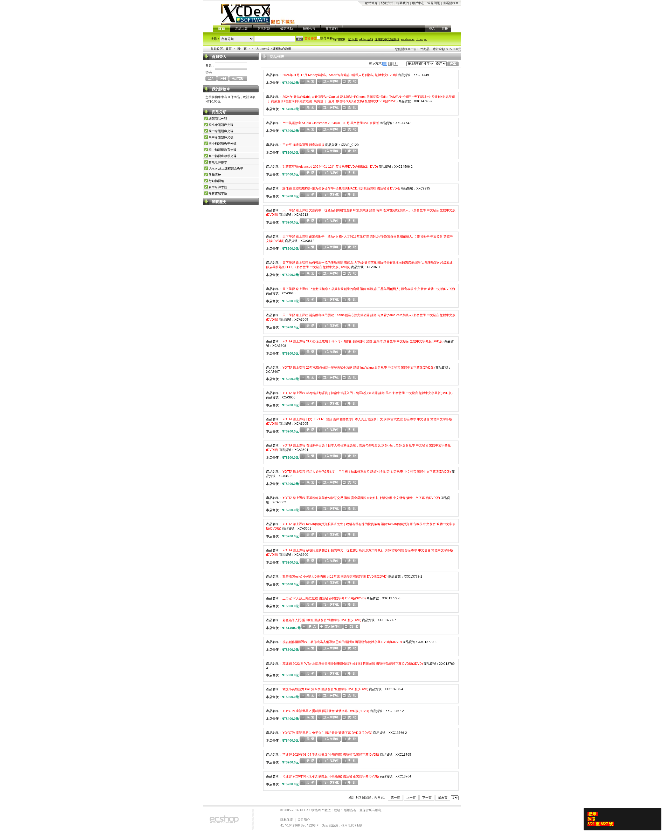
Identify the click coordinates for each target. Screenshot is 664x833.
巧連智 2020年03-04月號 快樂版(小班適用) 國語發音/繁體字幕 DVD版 (331, 754)
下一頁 (427, 798)
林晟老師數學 (218, 162)
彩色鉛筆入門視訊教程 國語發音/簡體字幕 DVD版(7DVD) (322, 620)
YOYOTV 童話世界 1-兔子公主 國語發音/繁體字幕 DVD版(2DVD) (327, 733)
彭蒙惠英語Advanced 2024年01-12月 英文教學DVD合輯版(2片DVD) (330, 166)
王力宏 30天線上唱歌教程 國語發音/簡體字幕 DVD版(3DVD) (324, 598)
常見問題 (433, 3)
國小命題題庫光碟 (221, 125)
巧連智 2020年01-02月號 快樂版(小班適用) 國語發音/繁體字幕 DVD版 (331, 776)
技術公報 (309, 28)
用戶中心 (418, 3)
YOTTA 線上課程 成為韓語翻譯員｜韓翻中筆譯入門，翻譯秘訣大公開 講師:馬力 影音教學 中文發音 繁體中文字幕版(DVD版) (367, 393)
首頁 (221, 29)
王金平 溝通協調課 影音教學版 (303, 145)
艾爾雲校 (215, 175)
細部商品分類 (218, 118)
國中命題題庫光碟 (221, 131)
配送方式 (387, 3)
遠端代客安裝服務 (387, 39)
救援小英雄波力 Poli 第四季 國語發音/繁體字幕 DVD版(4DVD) (325, 689)
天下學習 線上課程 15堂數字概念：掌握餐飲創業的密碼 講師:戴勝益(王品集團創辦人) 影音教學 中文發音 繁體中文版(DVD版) (368, 289)
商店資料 (332, 28)
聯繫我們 (402, 3)
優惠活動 (286, 28)
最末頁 (442, 798)
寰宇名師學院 (218, 187)
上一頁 (411, 798)
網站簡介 (371, 3)
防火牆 (353, 39)
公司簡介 (304, 820)
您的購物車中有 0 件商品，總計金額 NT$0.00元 (428, 49)
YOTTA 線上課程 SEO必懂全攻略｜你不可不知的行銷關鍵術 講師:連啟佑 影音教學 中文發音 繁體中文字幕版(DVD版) (363, 341)
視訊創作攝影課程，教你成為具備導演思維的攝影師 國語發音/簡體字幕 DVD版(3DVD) (342, 642)
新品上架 (241, 28)
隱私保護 (286, 820)
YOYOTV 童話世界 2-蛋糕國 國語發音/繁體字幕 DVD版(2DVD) (326, 711)
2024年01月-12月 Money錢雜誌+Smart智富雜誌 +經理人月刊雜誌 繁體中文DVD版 (340, 75)
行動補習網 (216, 181)
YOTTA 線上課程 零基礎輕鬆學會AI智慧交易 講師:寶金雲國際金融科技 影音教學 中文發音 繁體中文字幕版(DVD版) (361, 498)
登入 (432, 28)
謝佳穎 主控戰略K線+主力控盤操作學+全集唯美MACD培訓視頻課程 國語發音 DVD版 (341, 188)
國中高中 (243, 49)
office (419, 39)
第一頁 (395, 798)
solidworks (407, 39)
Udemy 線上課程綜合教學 (273, 49)
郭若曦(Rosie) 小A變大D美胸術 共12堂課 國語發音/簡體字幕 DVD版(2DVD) (335, 576)
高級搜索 (311, 38)
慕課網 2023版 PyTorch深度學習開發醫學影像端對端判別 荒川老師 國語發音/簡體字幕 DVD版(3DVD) (353, 664)
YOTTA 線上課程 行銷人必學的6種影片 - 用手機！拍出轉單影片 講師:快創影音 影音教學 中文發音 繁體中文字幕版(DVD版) (367, 471)
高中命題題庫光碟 (221, 137)
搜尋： (215, 39)
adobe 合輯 (366, 39)
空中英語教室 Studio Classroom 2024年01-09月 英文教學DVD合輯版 (331, 123)
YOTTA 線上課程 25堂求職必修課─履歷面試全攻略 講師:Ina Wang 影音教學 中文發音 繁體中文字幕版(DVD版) (358, 367)
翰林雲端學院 (218, 193)
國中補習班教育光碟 (223, 150)
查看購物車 (451, 3)
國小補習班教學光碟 (223, 143)
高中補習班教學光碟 (223, 156)
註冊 (445, 28)
